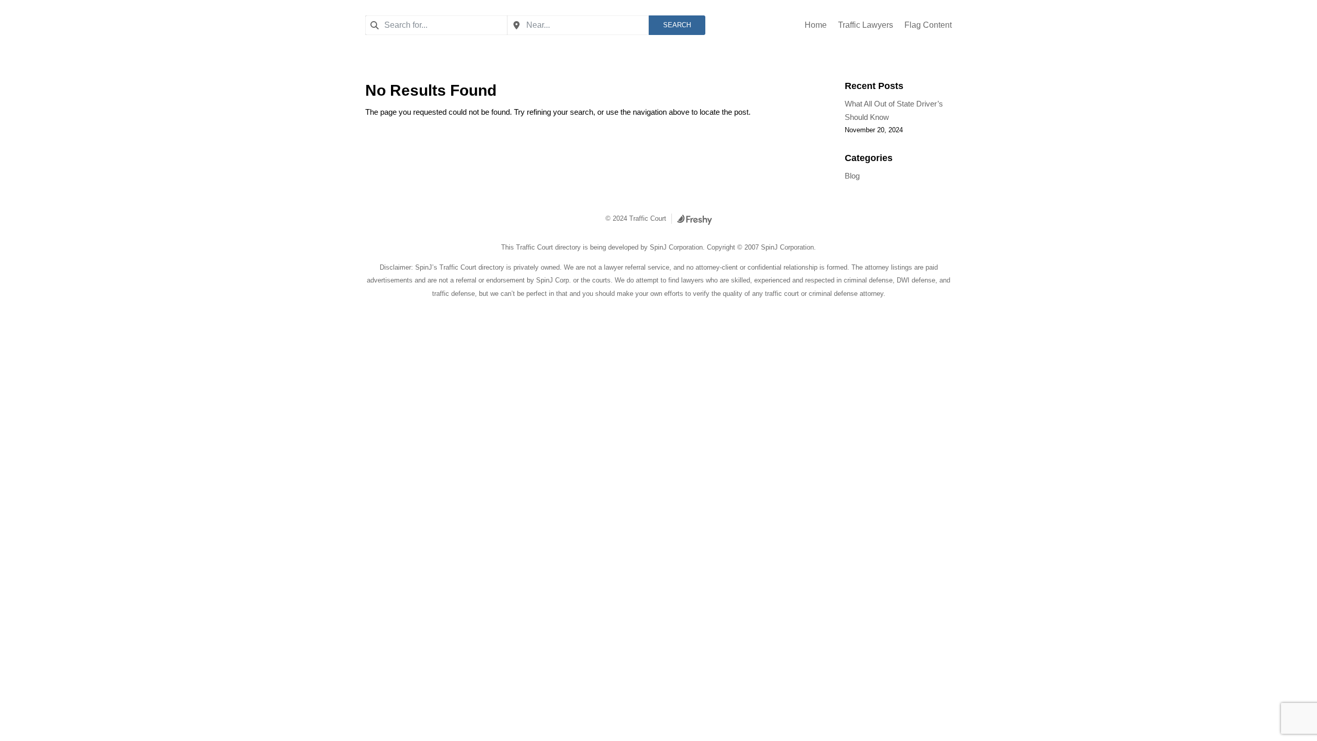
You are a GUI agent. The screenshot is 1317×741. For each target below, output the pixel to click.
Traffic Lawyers (865, 25)
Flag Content (928, 25)
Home (816, 25)
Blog (852, 175)
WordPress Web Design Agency (694, 220)
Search (677, 25)
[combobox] (436, 25)
